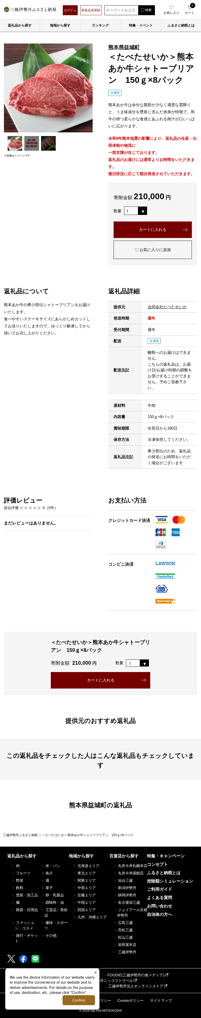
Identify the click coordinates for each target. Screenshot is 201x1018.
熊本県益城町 (124, 47)
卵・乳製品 (54, 895)
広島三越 (125, 922)
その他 (50, 935)
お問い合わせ (159, 906)
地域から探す (60, 25)
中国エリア (86, 902)
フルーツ (23, 873)
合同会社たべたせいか (167, 307)
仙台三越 (125, 880)
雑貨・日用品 (26, 910)
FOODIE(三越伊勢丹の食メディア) (135, 975)
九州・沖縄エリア (91, 917)
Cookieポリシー (131, 1000)
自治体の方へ (159, 914)
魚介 (48, 873)
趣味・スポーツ (56, 925)
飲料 (19, 888)
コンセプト (157, 864)
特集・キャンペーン (166, 856)
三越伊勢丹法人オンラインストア (135, 986)
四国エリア (86, 910)
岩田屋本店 (126, 945)
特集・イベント (141, 25)
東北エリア (86, 873)
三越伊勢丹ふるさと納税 (20, 835)
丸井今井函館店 (130, 873)
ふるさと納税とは (164, 872)
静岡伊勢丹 (126, 895)
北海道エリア (87, 866)
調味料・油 (54, 902)
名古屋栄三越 (128, 902)
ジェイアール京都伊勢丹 (132, 912)
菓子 (48, 888)
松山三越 (125, 937)
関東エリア (86, 880)
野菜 (19, 880)
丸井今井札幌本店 (132, 866)
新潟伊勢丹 (126, 888)
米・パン (52, 866)
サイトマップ (161, 1000)
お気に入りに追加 (154, 249)
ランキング (100, 25)
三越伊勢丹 (126, 952)
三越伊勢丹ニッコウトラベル (109, 980)
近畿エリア (86, 895)
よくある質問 (159, 897)
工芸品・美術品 (56, 912)
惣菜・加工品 (26, 895)
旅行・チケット (26, 938)
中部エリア (86, 888)
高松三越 (125, 930)
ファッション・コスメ (24, 925)
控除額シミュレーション (170, 881)
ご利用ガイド (159, 889)
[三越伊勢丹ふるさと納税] (30, 10)
